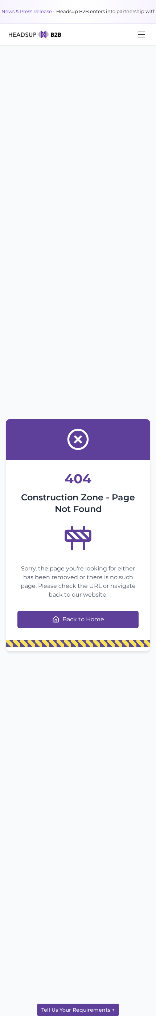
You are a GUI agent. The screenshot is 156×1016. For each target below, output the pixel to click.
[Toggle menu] (141, 34)
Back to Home (83, 619)
